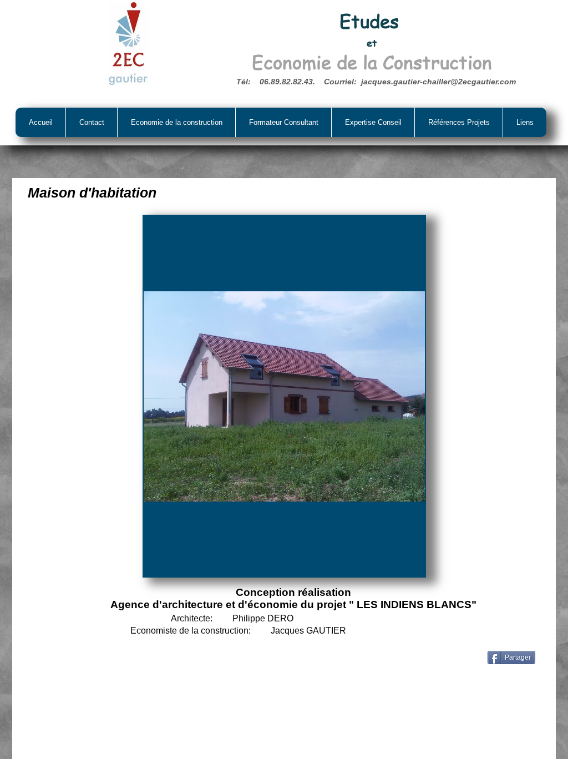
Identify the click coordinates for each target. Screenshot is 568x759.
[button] (284, 396)
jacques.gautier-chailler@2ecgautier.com (438, 81)
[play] (401, 567)
